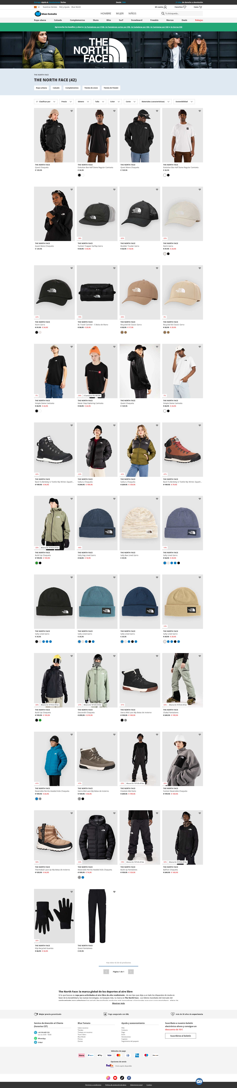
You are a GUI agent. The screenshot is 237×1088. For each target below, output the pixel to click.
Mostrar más (118, 1003)
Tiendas (80, 1030)
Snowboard (136, 20)
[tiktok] (122, 1078)
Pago (123, 1032)
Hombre (106, 13)
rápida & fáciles (50, 2)
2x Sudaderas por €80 (140, 27)
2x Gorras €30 (176, 27)
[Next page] (131, 971)
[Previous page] (106, 971)
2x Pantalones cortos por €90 (117, 27)
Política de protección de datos (115, 1085)
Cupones (124, 1039)
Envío (123, 1034)
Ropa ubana (40, 20)
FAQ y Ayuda (64, 7)
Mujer (120, 13)
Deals (184, 20)
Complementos (77, 20)
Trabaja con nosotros (85, 1032)
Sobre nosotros (83, 1028)
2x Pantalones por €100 (94, 27)
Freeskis (154, 20)
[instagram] (108, 1078)
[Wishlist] (73, 110)
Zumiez (80, 1041)
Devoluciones (126, 1037)
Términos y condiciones (93, 1085)
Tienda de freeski (111, 88)
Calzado (58, 20)
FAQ (122, 1028)
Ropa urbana (41, 88)
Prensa (80, 1039)
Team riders (82, 1034)
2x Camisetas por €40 (159, 27)
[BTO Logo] (61, 13)
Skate (96, 20)
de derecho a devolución (189, 2)
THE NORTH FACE (41, 75)
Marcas (170, 20)
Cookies (149, 1085)
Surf (121, 20)
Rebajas (199, 20)
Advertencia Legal (136, 1085)
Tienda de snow (91, 88)
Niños (132, 13)
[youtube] (115, 1078)
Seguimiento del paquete (130, 1041)
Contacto (124, 1030)
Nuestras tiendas (50, 7)
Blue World (76, 7)
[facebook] (129, 1078)
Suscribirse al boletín (180, 1035)
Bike (109, 20)
